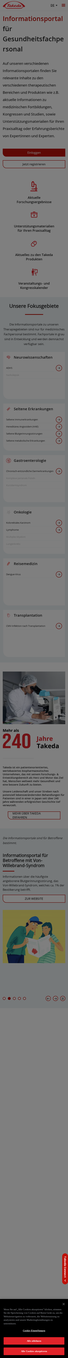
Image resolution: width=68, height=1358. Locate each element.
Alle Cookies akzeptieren (34, 1351)
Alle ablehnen (34, 1341)
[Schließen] (64, 1304)
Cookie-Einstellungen (34, 1330)
